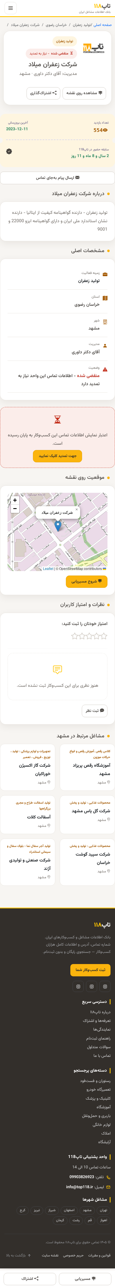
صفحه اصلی (102, 25)
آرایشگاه (104, 1142)
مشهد (87, 1210)
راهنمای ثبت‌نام (98, 1038)
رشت (76, 1220)
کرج (22, 1210)
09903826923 (82, 1177)
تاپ (95, 8)
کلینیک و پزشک (98, 1098)
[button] (57, 526)
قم (90, 1220)
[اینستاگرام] (105, 986)
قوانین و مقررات (99, 1255)
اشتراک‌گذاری (41, 93)
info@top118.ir (79, 1187)
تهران (103, 1210)
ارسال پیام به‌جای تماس (55, 178)
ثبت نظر (93, 711)
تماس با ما (102, 1056)
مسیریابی (83, 1279)
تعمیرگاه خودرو (99, 1089)
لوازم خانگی (102, 1125)
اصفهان (69, 1210)
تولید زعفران (82, 25)
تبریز (37, 1210)
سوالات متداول (99, 1047)
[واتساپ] (78, 986)
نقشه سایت (50, 1255)
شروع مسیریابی (84, 582)
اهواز (103, 1220)
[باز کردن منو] (10, 8)
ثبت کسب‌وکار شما (90, 970)
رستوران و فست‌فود (95, 1081)
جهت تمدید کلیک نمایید (57, 456)
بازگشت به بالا (16, 1255)
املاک (106, 1133)
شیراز (52, 1210)
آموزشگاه (104, 1107)
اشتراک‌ (27, 1279)
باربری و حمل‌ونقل (96, 1116)
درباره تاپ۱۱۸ (100, 1012)
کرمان (60, 1220)
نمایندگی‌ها (102, 1029)
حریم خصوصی (73, 1255)
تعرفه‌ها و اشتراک (97, 1021)
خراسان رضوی (56, 25)
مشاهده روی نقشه (82, 93)
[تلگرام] (91, 986)
